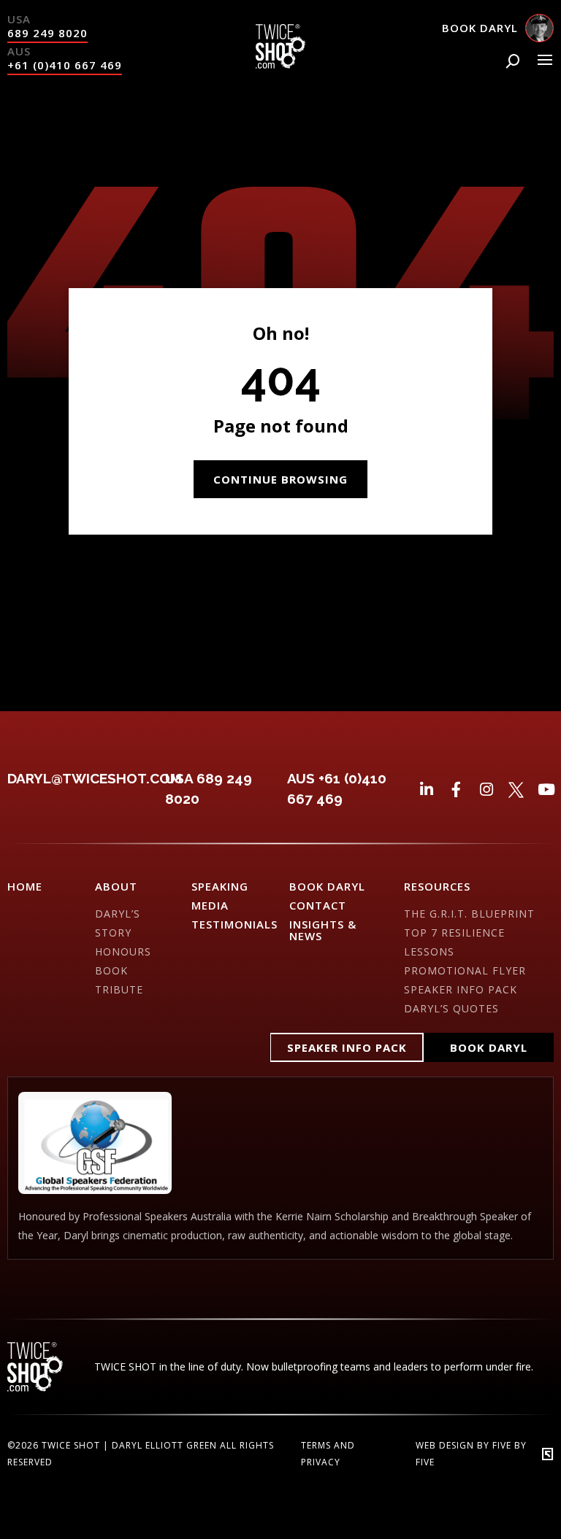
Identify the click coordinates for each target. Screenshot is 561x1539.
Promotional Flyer (465, 970)
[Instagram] (486, 789)
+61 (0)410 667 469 (64, 65)
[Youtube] (546, 789)
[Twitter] (516, 789)
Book (111, 970)
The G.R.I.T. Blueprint (469, 913)
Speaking (219, 886)
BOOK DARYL (327, 886)
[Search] (513, 61)
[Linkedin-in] (426, 789)
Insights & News (322, 930)
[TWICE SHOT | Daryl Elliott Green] (280, 64)
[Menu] (545, 59)
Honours (123, 951)
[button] (347, 1047)
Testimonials (234, 924)
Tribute (119, 989)
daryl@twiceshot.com (94, 778)
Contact (317, 905)
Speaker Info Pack (460, 989)
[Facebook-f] (456, 789)
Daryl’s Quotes (451, 1008)
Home (24, 886)
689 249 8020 (47, 33)
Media (210, 905)
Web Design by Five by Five (471, 1453)
